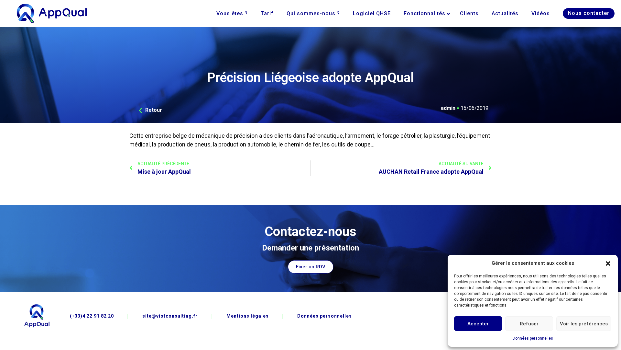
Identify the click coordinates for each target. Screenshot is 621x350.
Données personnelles (533, 338)
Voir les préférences (584, 324)
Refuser (529, 324)
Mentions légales (247, 316)
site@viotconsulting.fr (170, 316)
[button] (608, 263)
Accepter (478, 324)
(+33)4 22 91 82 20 (92, 316)
